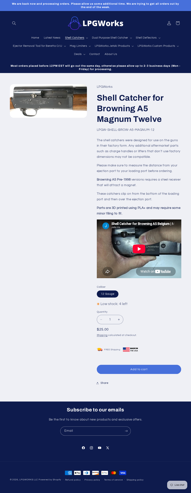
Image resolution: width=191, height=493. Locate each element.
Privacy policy (92, 480)
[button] (14, 23)
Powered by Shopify (50, 480)
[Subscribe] (126, 431)
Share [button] (104, 383)
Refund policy (73, 480)
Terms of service (113, 480)
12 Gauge (107, 294)
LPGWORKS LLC (28, 480)
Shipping (102, 335)
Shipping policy (135, 480)
